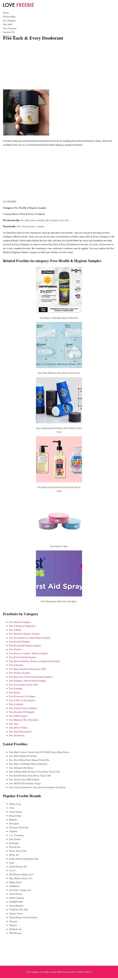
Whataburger (15, 932)
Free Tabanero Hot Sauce (21, 767)
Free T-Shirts (15, 629)
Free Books (14, 692)
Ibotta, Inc (14, 854)
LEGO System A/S (18, 866)
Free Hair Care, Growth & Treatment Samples (31, 676)
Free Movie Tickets (18, 727)
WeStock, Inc (15, 929)
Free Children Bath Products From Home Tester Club (34, 771)
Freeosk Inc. (15, 846)
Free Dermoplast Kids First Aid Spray (59, 601)
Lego (11, 862)
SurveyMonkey (16, 905)
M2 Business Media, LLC (21, 874)
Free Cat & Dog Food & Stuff (23, 684)
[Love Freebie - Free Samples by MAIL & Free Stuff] (18, 6)
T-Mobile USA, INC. (19, 909)
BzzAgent (14, 823)
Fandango (14, 843)
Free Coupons (9, 28)
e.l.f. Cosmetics (16, 835)
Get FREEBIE (9, 201)
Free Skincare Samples (20, 621)
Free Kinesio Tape (59, 546)
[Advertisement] (59, 65)
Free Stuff (7, 24)
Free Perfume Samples (20, 672)
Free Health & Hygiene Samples (30, 207)
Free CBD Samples (18, 715)
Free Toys (13, 723)
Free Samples (9, 20)
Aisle (11, 807)
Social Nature (15, 893)
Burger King (15, 815)
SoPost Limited (16, 897)
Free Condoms (16, 704)
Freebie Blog (9, 16)
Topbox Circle (16, 913)
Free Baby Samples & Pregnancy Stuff (27, 668)
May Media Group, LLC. (21, 878)
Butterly (13, 819)
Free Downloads (17, 735)
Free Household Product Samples (25, 645)
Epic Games (15, 839)
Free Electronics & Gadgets (22, 696)
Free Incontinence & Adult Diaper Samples (30, 637)
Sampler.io (14, 885)
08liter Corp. (15, 803)
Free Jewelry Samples (19, 641)
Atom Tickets (15, 811)
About (88, 971)
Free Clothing (15, 688)
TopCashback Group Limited (23, 917)
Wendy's (13, 925)
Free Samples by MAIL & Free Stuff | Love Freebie (51, 971)
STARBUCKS (16, 901)
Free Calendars (16, 664)
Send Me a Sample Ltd (20, 889)
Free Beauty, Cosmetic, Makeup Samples (28, 653)
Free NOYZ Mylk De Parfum (23, 755)
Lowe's (12, 870)
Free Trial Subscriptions (20, 731)
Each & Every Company (32, 214)
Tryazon (13, 921)
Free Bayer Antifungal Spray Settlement (59, 317)
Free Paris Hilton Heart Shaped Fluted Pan (29, 759)
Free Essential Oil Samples (22, 711)
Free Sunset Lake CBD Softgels (24, 779)
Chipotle (13, 831)
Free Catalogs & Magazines (22, 625)
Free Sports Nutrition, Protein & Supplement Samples (34, 661)
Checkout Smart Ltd (18, 827)
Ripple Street (15, 882)
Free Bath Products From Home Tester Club (59, 372)
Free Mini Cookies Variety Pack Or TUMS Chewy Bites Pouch (39, 752)
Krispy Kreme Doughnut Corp (23, 858)
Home (6, 12)
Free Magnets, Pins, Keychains (24, 719)
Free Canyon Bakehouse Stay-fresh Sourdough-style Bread (37, 787)
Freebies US (9, 32)
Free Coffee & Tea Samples (22, 700)
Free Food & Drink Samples (22, 657)
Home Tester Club (18, 850)
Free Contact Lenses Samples (23, 708)
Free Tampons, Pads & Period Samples (27, 680)
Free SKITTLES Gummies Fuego (25, 783)
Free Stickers (15, 649)
